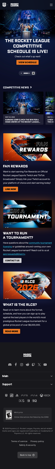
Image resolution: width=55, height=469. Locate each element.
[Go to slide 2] (26, 73)
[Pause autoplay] (33, 73)
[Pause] (51, 14)
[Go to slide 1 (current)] (21, 73)
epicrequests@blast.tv (14, 254)
